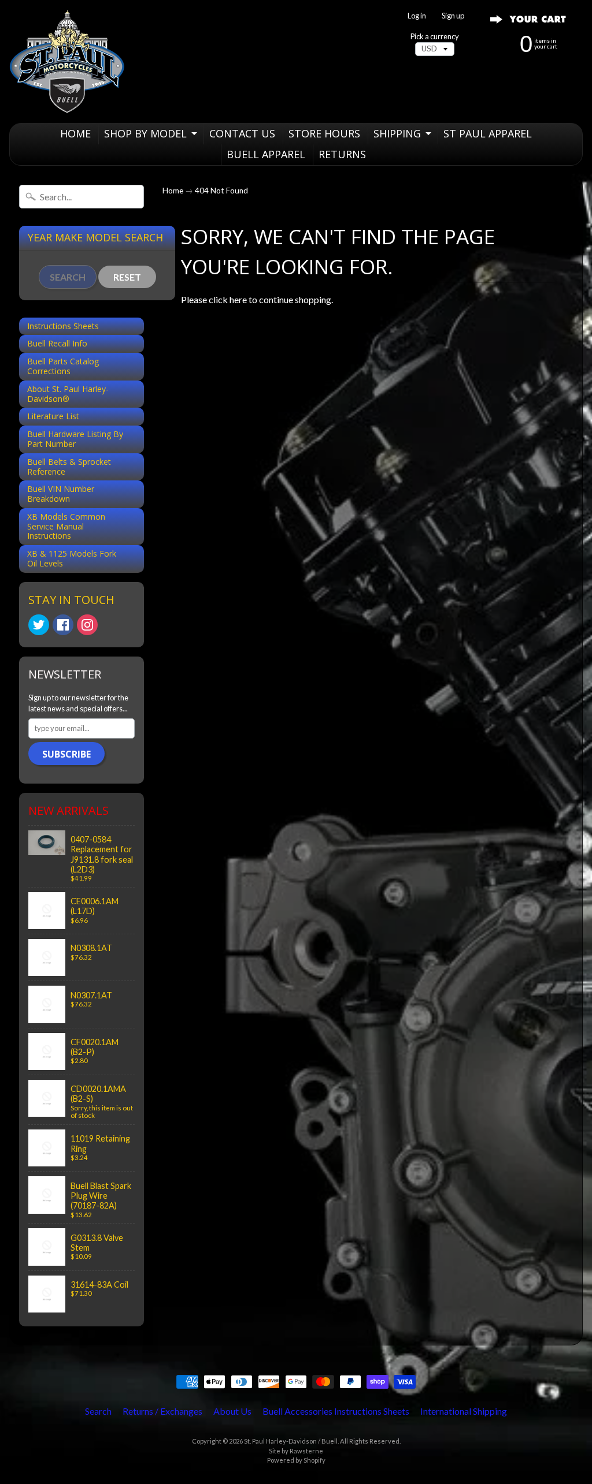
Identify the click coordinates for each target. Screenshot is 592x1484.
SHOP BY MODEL (145, 133)
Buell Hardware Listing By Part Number (75, 438)
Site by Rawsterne (296, 1451)
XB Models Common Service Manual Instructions (66, 526)
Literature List (53, 416)
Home (172, 190)
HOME (75, 133)
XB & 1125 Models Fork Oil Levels (71, 558)
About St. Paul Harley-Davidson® (68, 393)
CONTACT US (242, 133)
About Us (232, 1410)
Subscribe (66, 754)
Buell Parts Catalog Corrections (63, 366)
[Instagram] (87, 624)
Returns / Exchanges (162, 1410)
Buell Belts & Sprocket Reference (69, 466)
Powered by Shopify (296, 1460)
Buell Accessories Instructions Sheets (335, 1410)
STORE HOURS (324, 133)
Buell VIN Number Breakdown (60, 493)
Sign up (453, 16)
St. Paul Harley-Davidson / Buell (291, 1441)
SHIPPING (397, 133)
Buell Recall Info (57, 343)
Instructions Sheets (63, 325)
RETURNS (342, 154)
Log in (417, 16)
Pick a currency (434, 36)
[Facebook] (63, 624)
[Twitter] (38, 624)
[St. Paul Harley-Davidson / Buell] (67, 61)
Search (98, 1410)
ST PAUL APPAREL (487, 133)
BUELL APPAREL (266, 154)
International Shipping (463, 1410)
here (238, 299)
